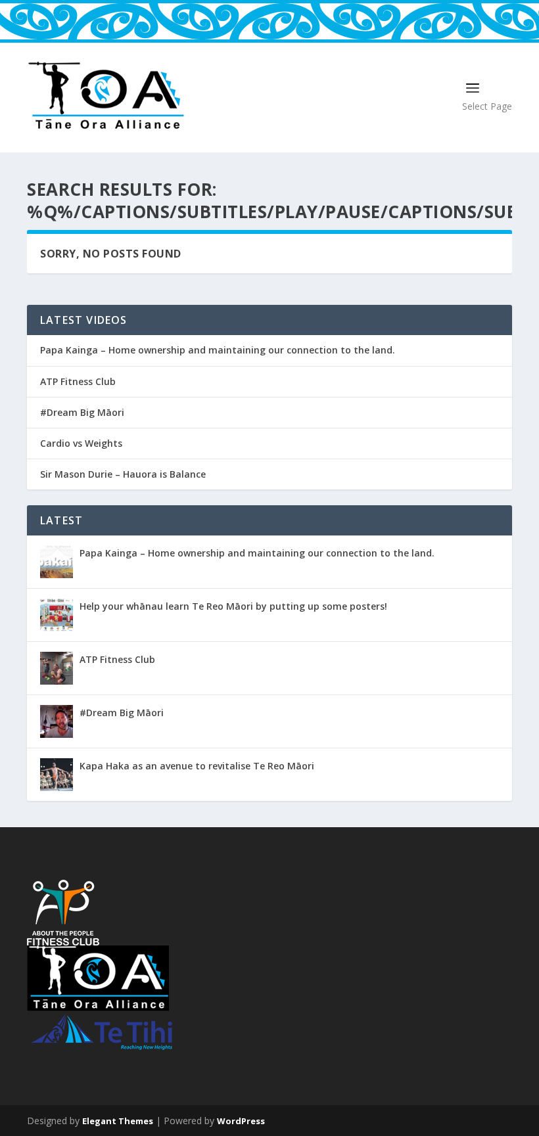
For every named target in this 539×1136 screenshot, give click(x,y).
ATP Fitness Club (78, 382)
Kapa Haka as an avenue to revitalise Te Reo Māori (197, 766)
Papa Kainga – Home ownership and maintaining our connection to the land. (217, 350)
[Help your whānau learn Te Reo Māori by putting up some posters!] (56, 615)
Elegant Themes (117, 1121)
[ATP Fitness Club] (56, 668)
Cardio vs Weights (81, 443)
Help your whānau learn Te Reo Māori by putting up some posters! (233, 606)
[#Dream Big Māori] (56, 721)
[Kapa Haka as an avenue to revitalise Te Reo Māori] (56, 774)
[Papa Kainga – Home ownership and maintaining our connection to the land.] (56, 561)
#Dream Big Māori (82, 413)
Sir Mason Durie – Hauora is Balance (123, 474)
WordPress (241, 1121)
